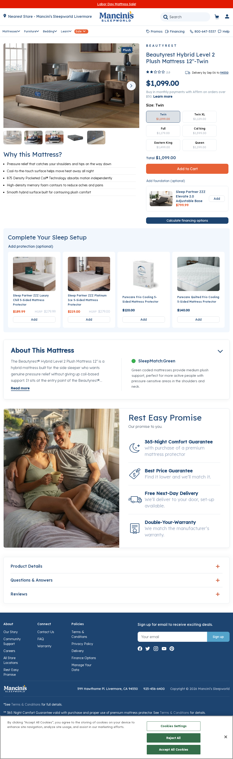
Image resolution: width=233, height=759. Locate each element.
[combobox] (185, 16)
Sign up (218, 637)
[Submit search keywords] (165, 16)
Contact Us (45, 632)
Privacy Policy (82, 644)
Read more (20, 388)
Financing (177, 31)
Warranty (44, 646)
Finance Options (83, 658)
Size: (155, 105)
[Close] (226, 737)
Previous (11, 85)
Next (131, 85)
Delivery (77, 651)
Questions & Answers (31, 580)
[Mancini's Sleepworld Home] (116, 16)
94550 (224, 72)
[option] (163, 117)
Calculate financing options (187, 220)
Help (226, 31)
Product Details (26, 566)
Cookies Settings (174, 726)
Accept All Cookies (173, 749)
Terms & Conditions (26, 704)
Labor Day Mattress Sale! (116, 4)
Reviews (18, 594)
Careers (9, 651)
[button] (227, 17)
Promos (156, 31)
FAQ (40, 639)
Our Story (10, 632)
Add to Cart (187, 168)
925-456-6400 (154, 689)
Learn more (162, 96)
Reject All (173, 738)
